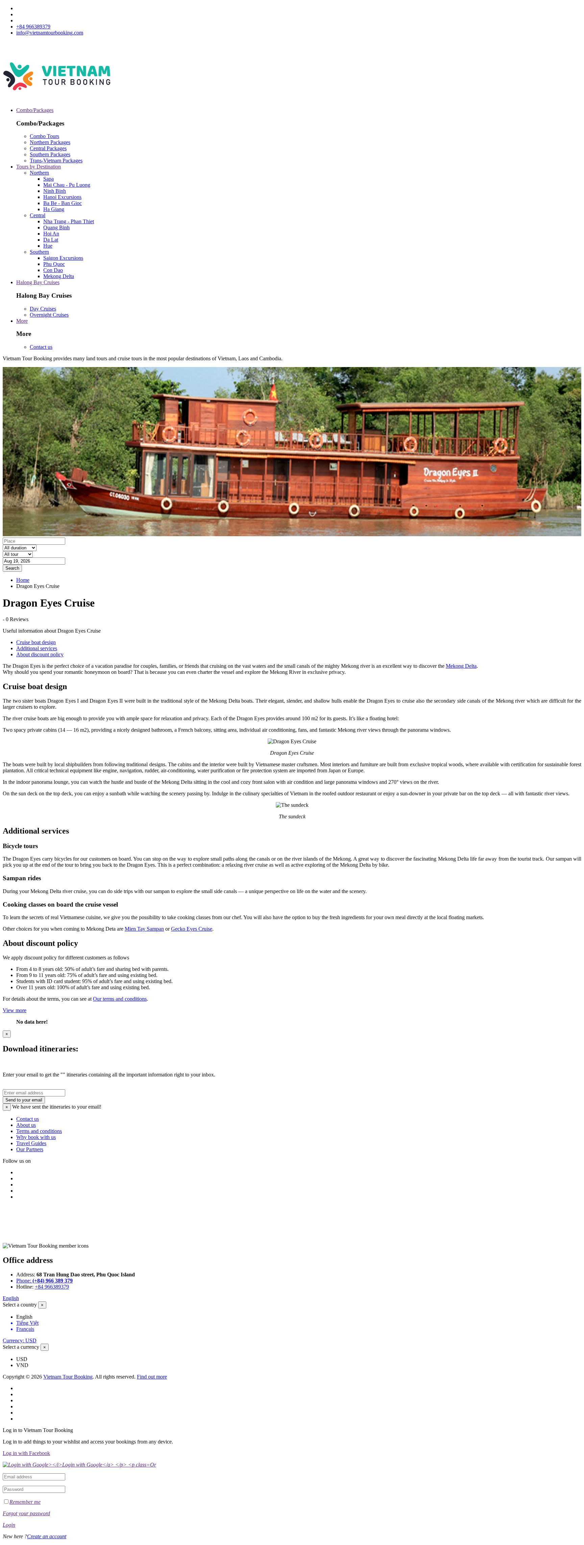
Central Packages (48, 148)
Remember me (25, 1502)
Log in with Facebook (26, 1453)
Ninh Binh (54, 191)
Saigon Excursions (63, 258)
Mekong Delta (58, 276)
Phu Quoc (54, 264)
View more (14, 1010)
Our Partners (29, 1149)
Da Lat (50, 240)
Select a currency (21, 1347)
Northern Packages (50, 142)
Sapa (48, 179)
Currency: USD (19, 1340)
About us (26, 1125)
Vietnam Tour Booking (68, 1377)
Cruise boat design (36, 642)
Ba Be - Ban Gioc (62, 203)
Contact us (41, 347)
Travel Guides (31, 1143)
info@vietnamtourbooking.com (49, 33)
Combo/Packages (34, 110)
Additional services (36, 648)
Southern (39, 252)
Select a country (20, 1305)
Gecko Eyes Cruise (191, 929)
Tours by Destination (38, 166)
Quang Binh (56, 227)
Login (9, 1525)
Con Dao (53, 270)
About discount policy (40, 654)
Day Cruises (43, 309)
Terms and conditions (39, 1131)
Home (22, 580)
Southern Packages (50, 154)
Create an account (46, 1536)
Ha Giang (53, 209)
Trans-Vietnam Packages (56, 160)
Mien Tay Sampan (144, 929)
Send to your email (23, 1100)
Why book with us (36, 1137)
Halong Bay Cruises (37, 282)
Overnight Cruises (49, 315)
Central (37, 215)
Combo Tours (44, 136)
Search (12, 568)
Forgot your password (26, 1513)
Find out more (152, 1377)
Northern (39, 173)
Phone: (44, 1280)
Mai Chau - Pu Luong (66, 185)
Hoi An (51, 233)
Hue (47, 246)
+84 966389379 (33, 26)
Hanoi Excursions (62, 197)
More (22, 321)
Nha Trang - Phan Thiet (68, 221)
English (11, 1298)
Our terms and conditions (120, 999)
